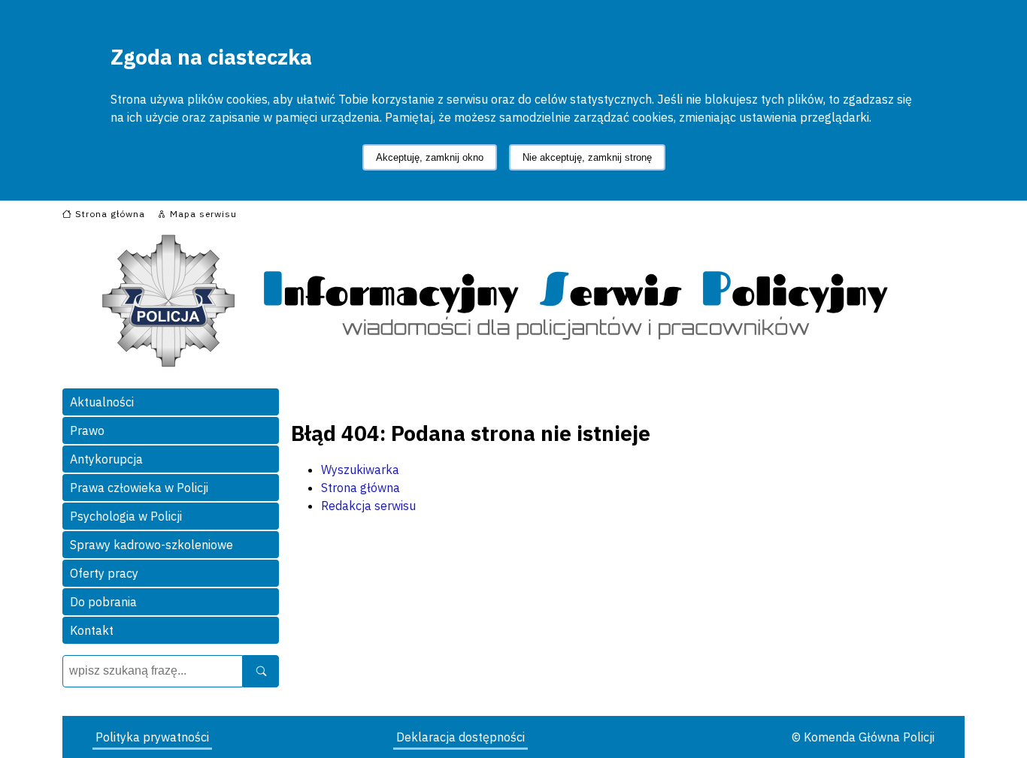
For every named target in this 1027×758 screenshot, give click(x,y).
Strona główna (360, 487)
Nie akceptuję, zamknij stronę (587, 157)
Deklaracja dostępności (460, 736)
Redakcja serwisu (368, 505)
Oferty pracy (104, 573)
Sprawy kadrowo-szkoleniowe (151, 544)
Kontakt (92, 630)
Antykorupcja (106, 459)
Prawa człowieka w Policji (139, 487)
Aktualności (102, 401)
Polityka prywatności (152, 736)
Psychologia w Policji (126, 516)
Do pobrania (103, 601)
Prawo (87, 430)
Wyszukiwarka (360, 469)
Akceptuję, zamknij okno (429, 157)
